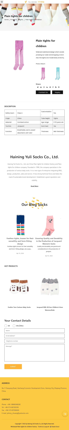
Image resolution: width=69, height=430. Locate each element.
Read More (34, 186)
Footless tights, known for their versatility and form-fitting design (20, 241)
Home (6, 20)
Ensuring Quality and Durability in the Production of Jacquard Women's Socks (48, 241)
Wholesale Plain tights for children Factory (24, 426)
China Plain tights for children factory (42, 164)
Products (14, 20)
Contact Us (43, 92)
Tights (21, 20)
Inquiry (57, 92)
